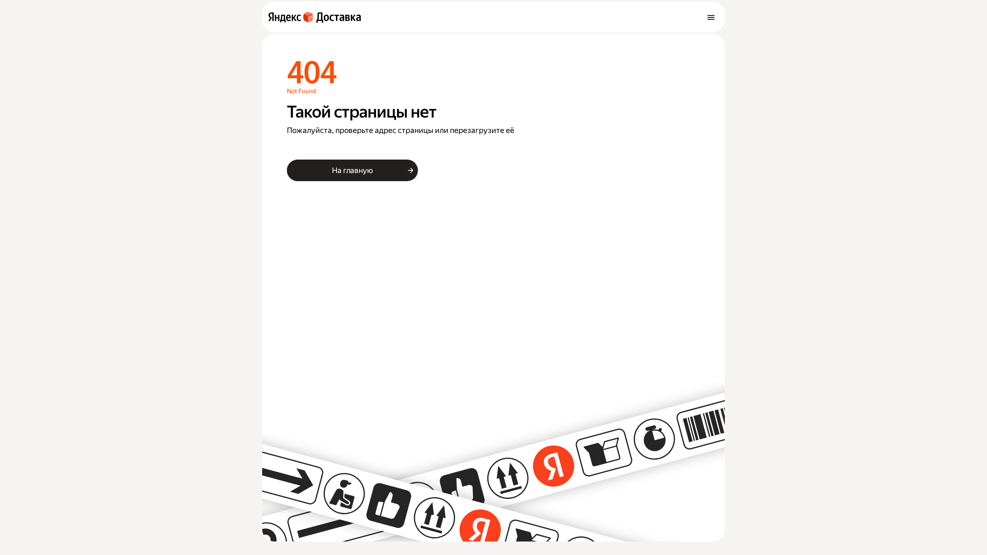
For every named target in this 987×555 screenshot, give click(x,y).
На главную (352, 170)
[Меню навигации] (711, 17)
